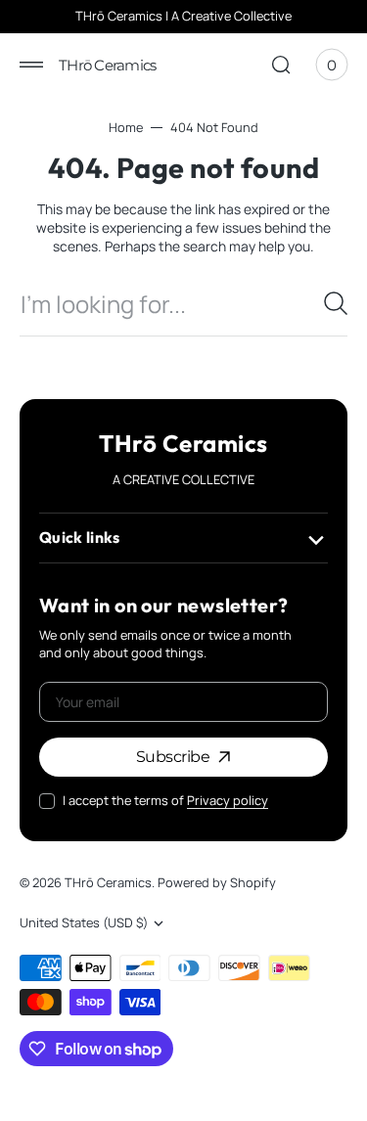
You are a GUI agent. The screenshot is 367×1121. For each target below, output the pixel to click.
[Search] (335, 303)
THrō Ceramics (108, 882)
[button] (31, 64)
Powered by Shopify (217, 882)
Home (126, 127)
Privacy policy (227, 800)
